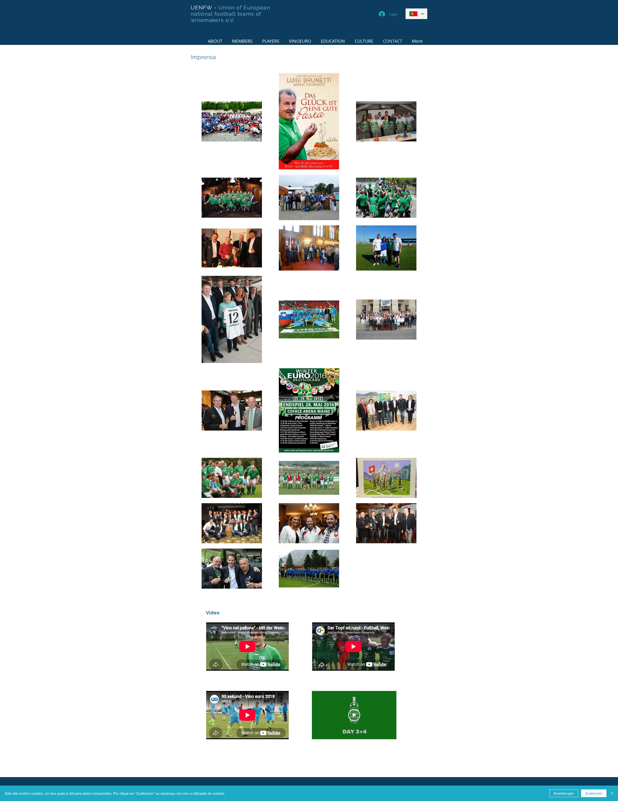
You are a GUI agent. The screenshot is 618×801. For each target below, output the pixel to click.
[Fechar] (612, 793)
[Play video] (354, 715)
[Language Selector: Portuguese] (416, 13)
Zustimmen (593, 793)
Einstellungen (564, 793)
